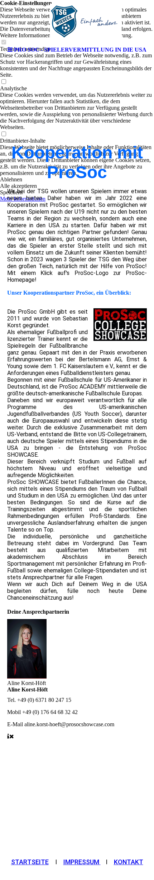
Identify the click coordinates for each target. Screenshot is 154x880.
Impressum (82, 862)
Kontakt (128, 862)
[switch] (3, 82)
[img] (77, 21)
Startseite (30, 862)
